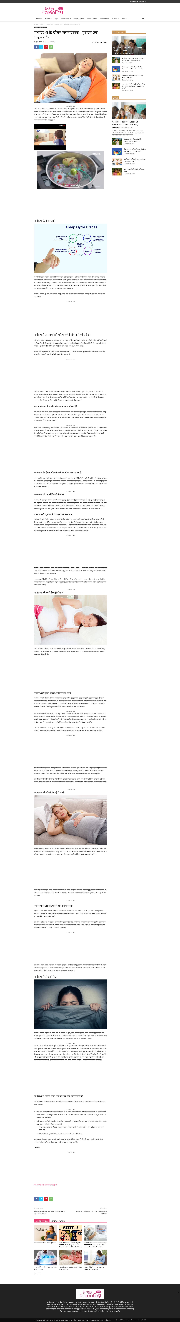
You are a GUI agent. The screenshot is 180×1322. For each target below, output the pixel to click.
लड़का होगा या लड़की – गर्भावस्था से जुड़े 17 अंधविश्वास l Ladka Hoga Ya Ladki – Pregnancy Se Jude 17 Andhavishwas (70, 1245)
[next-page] (39, 1273)
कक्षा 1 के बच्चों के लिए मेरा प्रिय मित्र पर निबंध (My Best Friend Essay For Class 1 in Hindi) (133, 86)
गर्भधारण (38, 19)
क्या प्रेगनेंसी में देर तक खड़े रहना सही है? (45, 1185)
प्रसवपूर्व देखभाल (49, 24)
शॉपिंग (123, 19)
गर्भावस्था (47, 19)
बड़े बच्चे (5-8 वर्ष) (91, 19)
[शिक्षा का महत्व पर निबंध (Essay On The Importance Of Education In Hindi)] (116, 69)
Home (36, 24)
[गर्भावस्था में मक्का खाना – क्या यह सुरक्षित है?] (45, 1233)
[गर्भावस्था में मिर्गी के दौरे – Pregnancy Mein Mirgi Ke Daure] (45, 1257)
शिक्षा (113, 118)
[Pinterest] (46, 47)
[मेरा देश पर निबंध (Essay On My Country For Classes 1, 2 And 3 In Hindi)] (116, 60)
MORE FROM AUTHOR (58, 1221)
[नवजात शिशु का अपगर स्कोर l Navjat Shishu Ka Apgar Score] (70, 1257)
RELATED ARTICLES (42, 1221)
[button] (143, 19)
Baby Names (115, 19)
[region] (70, 203)
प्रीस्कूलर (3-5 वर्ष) (78, 19)
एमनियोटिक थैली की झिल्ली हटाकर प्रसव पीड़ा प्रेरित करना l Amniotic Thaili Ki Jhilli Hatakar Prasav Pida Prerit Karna (95, 1245)
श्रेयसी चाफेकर (117, 53)
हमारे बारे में (143, 1320)
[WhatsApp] (51, 47)
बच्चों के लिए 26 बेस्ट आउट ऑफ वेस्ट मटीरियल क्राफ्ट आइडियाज (91, 1213)
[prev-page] (35, 1273)
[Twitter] (41, 47)
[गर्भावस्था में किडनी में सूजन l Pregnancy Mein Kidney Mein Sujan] (95, 1257)
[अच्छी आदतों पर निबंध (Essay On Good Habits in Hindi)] (116, 77)
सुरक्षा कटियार (39, 42)
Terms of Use (135, 1320)
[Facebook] (36, 47)
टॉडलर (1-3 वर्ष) (65, 19)
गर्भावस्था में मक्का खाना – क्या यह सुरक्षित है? (45, 1243)
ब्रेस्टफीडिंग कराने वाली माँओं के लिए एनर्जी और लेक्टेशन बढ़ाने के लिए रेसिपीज (50, 1213)
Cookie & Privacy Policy (122, 1320)
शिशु (56, 19)
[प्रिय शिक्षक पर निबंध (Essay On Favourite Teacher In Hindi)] (129, 45)
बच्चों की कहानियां (104, 19)
